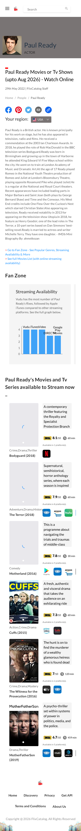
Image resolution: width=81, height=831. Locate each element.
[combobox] (41, 119)
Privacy (49, 795)
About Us (59, 806)
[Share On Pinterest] (18, 110)
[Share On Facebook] (8, 110)
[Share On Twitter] (28, 110)
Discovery (31, 795)
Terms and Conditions (30, 806)
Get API (66, 795)
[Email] (38, 110)
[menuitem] (12, 797)
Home (9, 98)
